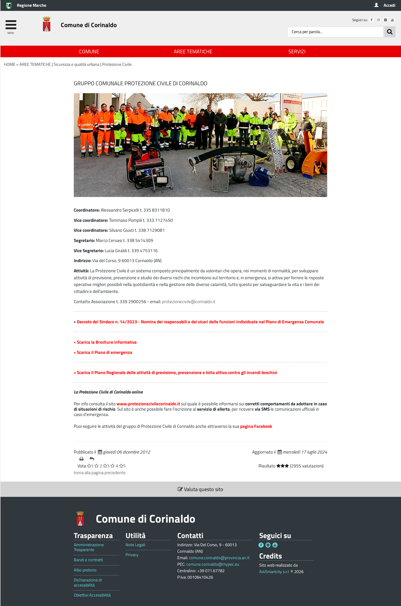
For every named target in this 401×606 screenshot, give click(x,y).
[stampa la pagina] (83, 458)
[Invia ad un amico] (93, 458)
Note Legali (135, 544)
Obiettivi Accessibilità (92, 595)
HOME (9, 64)
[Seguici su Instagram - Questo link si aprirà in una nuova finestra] (378, 19)
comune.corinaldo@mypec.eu (212, 564)
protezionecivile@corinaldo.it (188, 301)
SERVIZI (296, 51)
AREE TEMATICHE (193, 51)
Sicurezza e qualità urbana (76, 64)
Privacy (132, 554)
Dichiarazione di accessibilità (88, 582)
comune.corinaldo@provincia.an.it (219, 558)
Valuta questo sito (203, 489)
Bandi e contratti (88, 559)
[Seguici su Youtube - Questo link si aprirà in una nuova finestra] (392, 19)
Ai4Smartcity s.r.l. (274, 571)
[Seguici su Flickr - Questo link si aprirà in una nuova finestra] (385, 19)
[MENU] (11, 23)
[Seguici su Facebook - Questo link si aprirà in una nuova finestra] (371, 19)
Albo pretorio (85, 570)
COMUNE (89, 51)
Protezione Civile (117, 64)
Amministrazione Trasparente (89, 547)
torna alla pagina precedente (100, 472)
